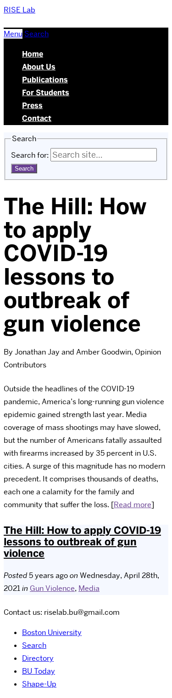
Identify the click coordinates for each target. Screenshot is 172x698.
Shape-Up (39, 684)
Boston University (52, 632)
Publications (45, 80)
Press (32, 105)
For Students (45, 92)
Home (32, 54)
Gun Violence (52, 588)
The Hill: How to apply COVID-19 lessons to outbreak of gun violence (82, 542)
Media (89, 588)
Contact (36, 118)
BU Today (38, 671)
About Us (38, 67)
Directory (38, 658)
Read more (132, 504)
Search (34, 645)
